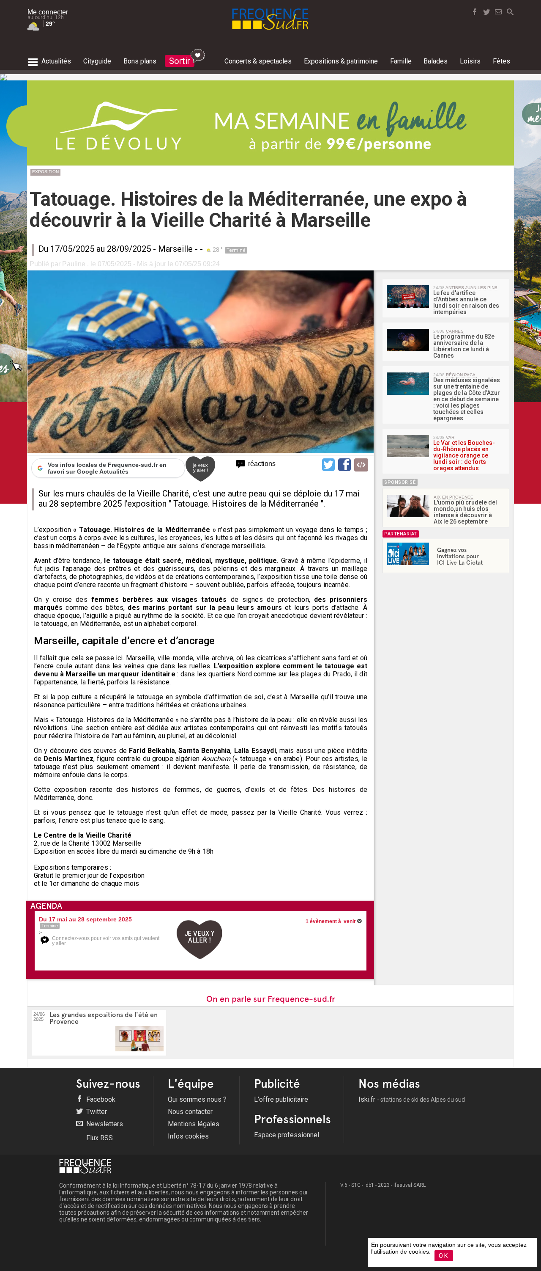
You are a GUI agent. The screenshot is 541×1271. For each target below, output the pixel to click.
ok (444, 1255)
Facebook (100, 1099)
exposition (45, 171)
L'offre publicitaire (281, 1099)
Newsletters (104, 1124)
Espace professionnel (286, 1135)
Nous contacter (190, 1112)
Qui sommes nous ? (197, 1099)
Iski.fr (411, 1099)
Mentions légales (193, 1124)
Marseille (175, 249)
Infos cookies (188, 1136)
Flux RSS (99, 1138)
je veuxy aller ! (200, 468)
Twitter (96, 1112)
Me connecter (47, 12)
